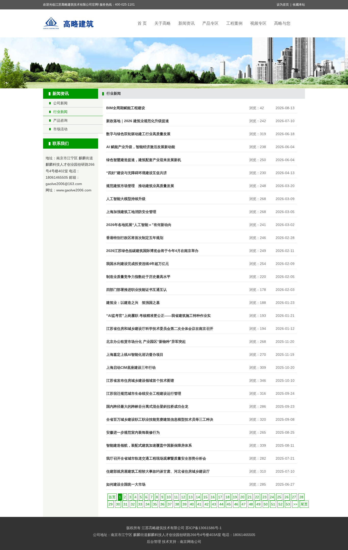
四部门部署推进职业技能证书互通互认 (136, 290)
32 (133, 504)
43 (214, 504)
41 (199, 504)
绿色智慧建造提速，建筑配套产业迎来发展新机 (143, 160)
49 (258, 504)
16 (213, 497)
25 (279, 497)
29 (111, 504)
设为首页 (283, 4)
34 (147, 504)
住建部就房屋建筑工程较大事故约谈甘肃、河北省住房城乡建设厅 (158, 471)
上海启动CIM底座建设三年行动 (131, 367)
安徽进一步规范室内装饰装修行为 (133, 432)
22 (257, 497)
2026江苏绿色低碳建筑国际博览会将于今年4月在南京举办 (152, 251)
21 (250, 497)
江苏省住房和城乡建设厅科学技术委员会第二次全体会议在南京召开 (159, 329)
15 (205, 497)
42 (207, 504)
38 (177, 504)
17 (220, 497)
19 (235, 497)
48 (251, 504)
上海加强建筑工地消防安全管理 (131, 212)
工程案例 (234, 23)
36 (162, 504)
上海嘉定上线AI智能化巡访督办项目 (134, 354)
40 (192, 504)
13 (191, 497)
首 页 (142, 23)
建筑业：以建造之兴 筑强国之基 (133, 303)
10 (169, 497)
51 (273, 504)
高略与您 (282, 23)
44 (221, 504)
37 (170, 504)
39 (184, 504)
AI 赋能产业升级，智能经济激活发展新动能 (140, 147)
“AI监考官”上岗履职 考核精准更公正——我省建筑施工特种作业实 (158, 316)
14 (198, 497)
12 (183, 497)
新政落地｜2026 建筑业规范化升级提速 (137, 121)
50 (266, 504)
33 (140, 504)
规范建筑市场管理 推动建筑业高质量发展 (140, 186)
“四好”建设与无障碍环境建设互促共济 (136, 173)
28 (301, 497)
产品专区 (210, 23)
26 (287, 497)
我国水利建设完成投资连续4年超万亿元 (137, 264)
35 (155, 504)
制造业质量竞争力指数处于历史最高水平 (138, 277)
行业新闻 (60, 112)
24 (272, 497)
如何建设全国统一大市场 (125, 484)
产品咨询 (60, 120)
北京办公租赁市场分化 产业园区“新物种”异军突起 (146, 342)
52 (280, 504)
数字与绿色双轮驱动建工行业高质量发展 (138, 134)
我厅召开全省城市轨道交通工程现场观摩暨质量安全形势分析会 (156, 458)
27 (294, 497)
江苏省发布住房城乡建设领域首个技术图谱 (140, 380)
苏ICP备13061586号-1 (203, 528)
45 (229, 504)
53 (288, 504)
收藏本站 (299, 4)
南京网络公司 (190, 542)
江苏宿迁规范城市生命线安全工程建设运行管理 (143, 393)
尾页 (304, 504)
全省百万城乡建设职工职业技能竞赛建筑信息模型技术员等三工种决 (159, 419)
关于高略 (162, 23)
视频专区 (258, 23)
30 (118, 504)
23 (264, 497)
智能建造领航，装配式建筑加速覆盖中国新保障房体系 (149, 445)
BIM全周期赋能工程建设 (125, 108)
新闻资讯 (186, 23)
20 (242, 497)
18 (227, 497)
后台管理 (154, 542)
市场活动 (60, 129)
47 (244, 504)
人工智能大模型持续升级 (125, 199)
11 (176, 497)
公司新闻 (60, 103)
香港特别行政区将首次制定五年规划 (134, 238)
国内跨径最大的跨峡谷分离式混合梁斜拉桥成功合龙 (147, 406)
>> (295, 504)
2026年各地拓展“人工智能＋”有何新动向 (138, 225)
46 (236, 504)
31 (125, 504)
